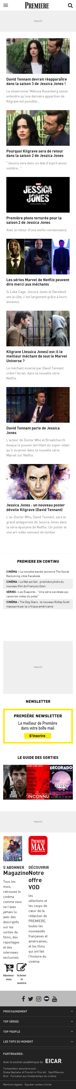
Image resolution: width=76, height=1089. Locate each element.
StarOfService (56, 1072)
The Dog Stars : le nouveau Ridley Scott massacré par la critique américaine (38, 604)
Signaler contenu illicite (37, 1084)
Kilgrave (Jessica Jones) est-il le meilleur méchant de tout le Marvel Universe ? (36, 356)
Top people (11, 1031)
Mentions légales (12, 1084)
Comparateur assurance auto (19, 1068)
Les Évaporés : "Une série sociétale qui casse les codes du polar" (37, 594)
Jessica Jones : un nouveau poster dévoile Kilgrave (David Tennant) (35, 507)
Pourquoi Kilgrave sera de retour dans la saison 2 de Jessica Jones (35, 153)
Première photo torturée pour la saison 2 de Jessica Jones (34, 220)
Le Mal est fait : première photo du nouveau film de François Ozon (35, 584)
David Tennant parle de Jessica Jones (33, 430)
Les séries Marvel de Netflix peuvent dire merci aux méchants (37, 282)
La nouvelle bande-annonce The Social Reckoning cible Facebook (37, 574)
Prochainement (15, 1011)
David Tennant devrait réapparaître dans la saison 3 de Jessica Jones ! (36, 81)
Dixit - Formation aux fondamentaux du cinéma (29, 1076)
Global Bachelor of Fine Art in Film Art (24, 1072)
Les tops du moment (18, 1041)
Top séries (11, 1021)
